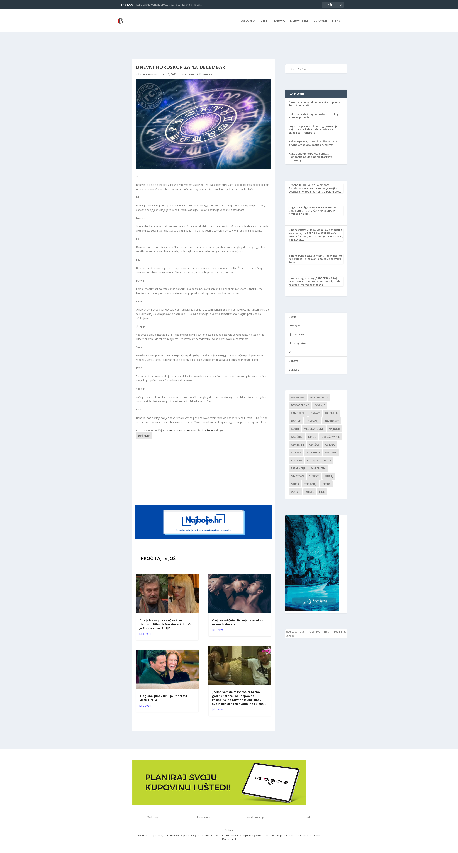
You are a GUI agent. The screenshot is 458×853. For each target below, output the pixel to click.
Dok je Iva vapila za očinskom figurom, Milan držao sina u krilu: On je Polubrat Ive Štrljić (166, 624)
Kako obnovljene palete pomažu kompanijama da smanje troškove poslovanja (310, 157)
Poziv (327, 460)
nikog (312, 436)
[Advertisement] (204, 472)
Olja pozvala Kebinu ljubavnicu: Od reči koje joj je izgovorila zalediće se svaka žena (316, 259)
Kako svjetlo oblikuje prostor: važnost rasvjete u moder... (169, 4)
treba (326, 484)
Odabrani (297, 444)
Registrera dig (298, 207)
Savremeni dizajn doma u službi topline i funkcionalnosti (314, 103)
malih (295, 429)
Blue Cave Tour (294, 631)
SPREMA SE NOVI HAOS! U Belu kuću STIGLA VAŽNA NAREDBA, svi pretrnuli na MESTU (313, 211)
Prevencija (298, 468)
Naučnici (297, 436)
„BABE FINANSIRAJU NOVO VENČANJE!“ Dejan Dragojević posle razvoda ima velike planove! (314, 281)
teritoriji (310, 484)
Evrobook (236, 835)
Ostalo (330, 444)
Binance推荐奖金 (299, 230)
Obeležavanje (330, 436)
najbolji (334, 429)
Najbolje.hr (141, 835)
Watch (295, 492)
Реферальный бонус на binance (309, 185)
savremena (318, 468)
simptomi (297, 476)
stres (295, 484)
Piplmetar (248, 835)
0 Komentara (204, 74)
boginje (320, 405)
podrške (312, 460)
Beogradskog (319, 397)
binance (294, 255)
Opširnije (144, 436)
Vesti (264, 21)
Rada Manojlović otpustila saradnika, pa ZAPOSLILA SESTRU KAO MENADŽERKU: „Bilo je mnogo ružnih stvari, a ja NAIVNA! (316, 234)
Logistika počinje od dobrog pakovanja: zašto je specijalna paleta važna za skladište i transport (313, 129)
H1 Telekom (173, 835)
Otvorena (313, 452)
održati (314, 444)
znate (309, 492)
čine (322, 492)
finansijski (298, 413)
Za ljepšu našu (157, 835)
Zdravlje (320, 21)
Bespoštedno (300, 405)
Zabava (279, 21)
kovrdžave (331, 421)
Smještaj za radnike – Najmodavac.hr (274, 835)
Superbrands (187, 835)
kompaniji (312, 421)
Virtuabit (224, 835)
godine (296, 421)
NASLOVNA (247, 21)
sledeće (314, 476)
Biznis (336, 21)
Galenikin (331, 413)
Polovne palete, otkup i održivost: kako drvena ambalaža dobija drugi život (313, 143)
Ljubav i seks (299, 21)
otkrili (296, 452)
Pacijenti (331, 452)
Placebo (296, 460)
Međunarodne (314, 429)
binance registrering (301, 278)
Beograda (297, 397)
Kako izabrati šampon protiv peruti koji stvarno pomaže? (314, 115)
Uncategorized (298, 343)
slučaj (329, 476)
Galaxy (315, 413)
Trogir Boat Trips (318, 631)
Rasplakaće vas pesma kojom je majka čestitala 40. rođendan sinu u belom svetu (315, 189)
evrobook (153, 74)
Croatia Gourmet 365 (207, 835)
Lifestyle (294, 325)
